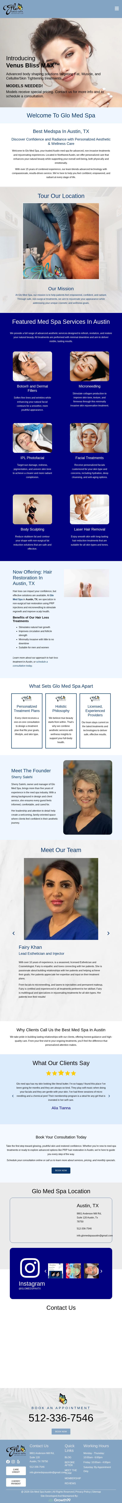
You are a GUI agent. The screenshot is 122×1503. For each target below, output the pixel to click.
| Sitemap (96, 1491)
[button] (13, 933)
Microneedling (89, 386)
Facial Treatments (89, 458)
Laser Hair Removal (89, 529)
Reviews (70, 1483)
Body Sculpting (32, 529)
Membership (71, 1478)
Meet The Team (71, 1471)
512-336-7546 (84, 1228)
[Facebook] (8, 1462)
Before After (70, 1464)
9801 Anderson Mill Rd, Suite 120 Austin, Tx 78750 (89, 1217)
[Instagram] (13, 1462)
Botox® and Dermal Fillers (32, 388)
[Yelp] (18, 1462)
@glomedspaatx (30, 1288)
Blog (68, 1457)
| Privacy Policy (82, 1491)
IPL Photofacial (32, 458)
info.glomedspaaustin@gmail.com (95, 1235)
